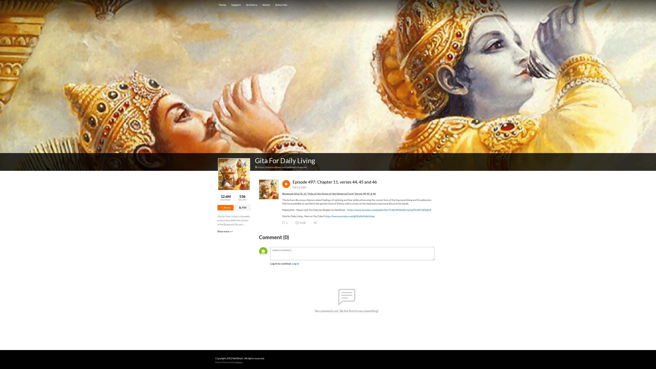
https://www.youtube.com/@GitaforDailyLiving (349, 216)
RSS (244, 207)
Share (227, 207)
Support (236, 4)
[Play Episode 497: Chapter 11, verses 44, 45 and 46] (286, 184)
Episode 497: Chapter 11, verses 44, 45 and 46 (335, 182)
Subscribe (281, 4)
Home (222, 4)
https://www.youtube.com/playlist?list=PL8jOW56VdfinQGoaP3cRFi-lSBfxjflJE (389, 209)
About (266, 4)
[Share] (315, 222)
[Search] (433, 4)
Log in (295, 263)
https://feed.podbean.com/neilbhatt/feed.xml (282, 167)
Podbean (238, 362)
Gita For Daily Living (285, 160)
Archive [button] (250, 4)
